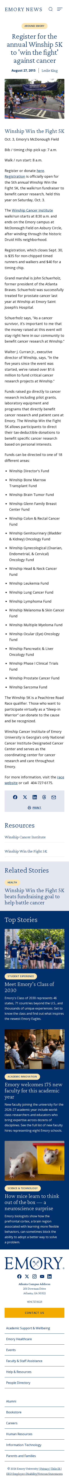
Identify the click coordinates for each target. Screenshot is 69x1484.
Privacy (44, 1468)
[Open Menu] (60, 9)
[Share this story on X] (25, 797)
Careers (11, 1423)
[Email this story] (53, 797)
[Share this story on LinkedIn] (34, 797)
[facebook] (19, 1276)
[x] (27, 1276)
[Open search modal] (50, 9)
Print (37, 807)
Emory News (23, 9)
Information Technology (23, 1445)
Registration (15, 176)
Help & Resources (18, 1372)
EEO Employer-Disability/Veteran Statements (34, 1473)
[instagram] (34, 1276)
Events (11, 1350)
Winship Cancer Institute (32, 210)
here (40, 170)
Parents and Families (21, 1456)
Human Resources (19, 1434)
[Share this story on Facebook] (15, 797)
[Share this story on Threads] (44, 797)
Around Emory (34, 26)
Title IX (56, 1468)
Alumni (11, 1401)
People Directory (18, 1383)
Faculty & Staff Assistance (24, 1361)
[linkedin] (49, 1276)
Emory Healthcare (19, 1339)
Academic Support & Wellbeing (28, 1328)
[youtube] (42, 1276)
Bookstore (13, 1412)
